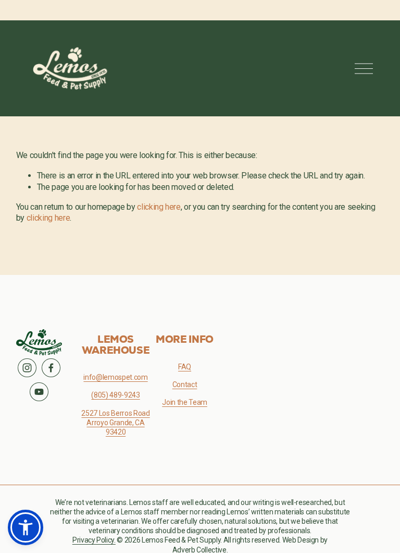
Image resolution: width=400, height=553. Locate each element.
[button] (25, 527)
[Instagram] (27, 367)
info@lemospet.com (115, 377)
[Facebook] (51, 367)
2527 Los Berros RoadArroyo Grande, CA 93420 (115, 422)
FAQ (184, 367)
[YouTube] (39, 391)
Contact (184, 384)
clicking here (159, 207)
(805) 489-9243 (115, 395)
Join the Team (184, 402)
